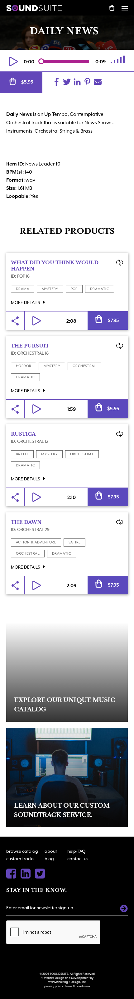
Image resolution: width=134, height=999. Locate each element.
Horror (23, 366)
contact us (77, 858)
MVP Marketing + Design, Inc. (67, 981)
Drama (22, 289)
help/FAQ (76, 851)
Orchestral (84, 366)
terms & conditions (77, 986)
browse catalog (22, 851)
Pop (74, 289)
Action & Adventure (36, 542)
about (51, 851)
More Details (26, 302)
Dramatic (99, 289)
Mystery (50, 289)
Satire (74, 542)
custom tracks (20, 858)
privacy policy (53, 986)
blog (49, 858)
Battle (22, 454)
